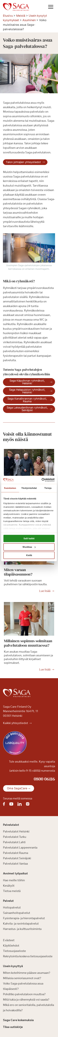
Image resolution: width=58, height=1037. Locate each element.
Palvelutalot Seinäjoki (17, 858)
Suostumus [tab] (10, 488)
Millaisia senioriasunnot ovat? (22, 978)
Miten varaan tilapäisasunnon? (18, 572)
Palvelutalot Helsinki (16, 831)
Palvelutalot (11, 825)
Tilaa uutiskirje (13, 1027)
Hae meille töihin (14, 880)
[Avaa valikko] (50, 7)
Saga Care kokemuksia (18, 1020)
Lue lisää (44, 591)
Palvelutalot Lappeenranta (20, 847)
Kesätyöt (8, 885)
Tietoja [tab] (47, 488)
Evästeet (8, 940)
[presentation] (29, 465)
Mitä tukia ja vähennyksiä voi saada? (26, 999)
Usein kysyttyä (13, 966)
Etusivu (8, 15)
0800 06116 (44, 779)
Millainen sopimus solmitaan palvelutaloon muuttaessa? (28, 643)
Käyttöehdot (11, 945)
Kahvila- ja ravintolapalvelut (21, 923)
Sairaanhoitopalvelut (16, 913)
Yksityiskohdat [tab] (29, 488)
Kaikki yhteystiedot (16, 723)
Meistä (20, 15)
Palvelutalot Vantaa (15, 863)
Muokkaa (27, 547)
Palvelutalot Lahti (14, 842)
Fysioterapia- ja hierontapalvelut (24, 918)
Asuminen (29, 20)
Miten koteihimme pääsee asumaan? (26, 973)
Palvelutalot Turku (14, 837)
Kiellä (29, 555)
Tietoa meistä (12, 891)
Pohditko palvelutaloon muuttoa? (24, 994)
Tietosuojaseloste (14, 951)
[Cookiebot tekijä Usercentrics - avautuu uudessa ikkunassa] (42, 480)
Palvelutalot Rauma (15, 853)
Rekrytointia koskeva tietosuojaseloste (27, 956)
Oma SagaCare (17, 788)
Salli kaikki (29, 538)
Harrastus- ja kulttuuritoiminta (22, 929)
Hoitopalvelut (12, 907)
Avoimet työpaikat (15, 873)
